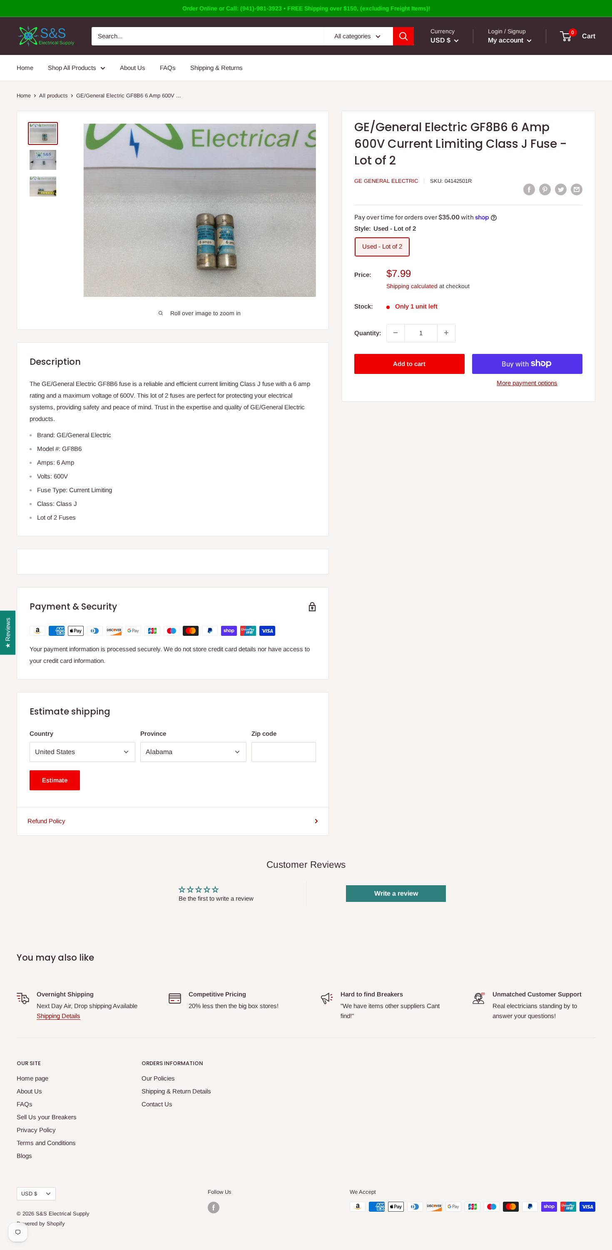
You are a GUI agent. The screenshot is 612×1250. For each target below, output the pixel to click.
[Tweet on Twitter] (561, 189)
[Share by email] (576, 189)
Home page (32, 1078)
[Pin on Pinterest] (545, 189)
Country (41, 733)
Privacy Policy (36, 1129)
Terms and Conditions (46, 1142)
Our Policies (158, 1078)
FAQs (168, 67)
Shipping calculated (412, 285)
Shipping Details (58, 1015)
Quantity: (367, 332)
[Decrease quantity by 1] (395, 332)
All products (53, 95)
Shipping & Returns (216, 67)
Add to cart (409, 363)
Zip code (263, 733)
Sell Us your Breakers (47, 1117)
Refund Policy (46, 820)
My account (506, 40)
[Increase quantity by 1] (446, 332)
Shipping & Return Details (176, 1091)
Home (25, 67)
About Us (132, 67)
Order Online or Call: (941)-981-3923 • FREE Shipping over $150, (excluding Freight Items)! (306, 8)
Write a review (396, 893)
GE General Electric (386, 181)
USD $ (29, 1193)
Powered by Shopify (41, 1223)
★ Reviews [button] (7, 633)
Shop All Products (72, 67)
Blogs (24, 1155)
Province (153, 733)
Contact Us (157, 1104)
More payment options (527, 382)
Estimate (54, 780)
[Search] (403, 36)
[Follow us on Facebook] (213, 1207)
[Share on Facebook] (529, 189)
